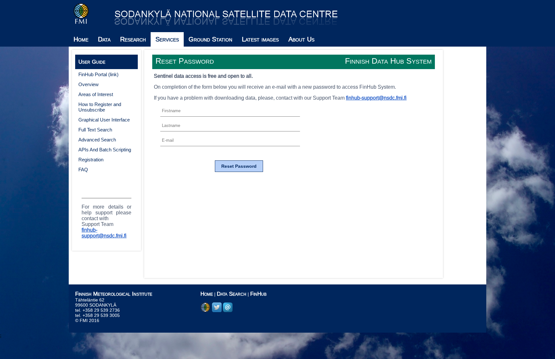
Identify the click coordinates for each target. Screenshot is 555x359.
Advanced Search (97, 139)
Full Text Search (95, 129)
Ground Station (210, 39)
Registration (90, 159)
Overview (88, 84)
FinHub (258, 294)
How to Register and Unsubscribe (99, 107)
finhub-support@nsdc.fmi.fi (104, 232)
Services (167, 39)
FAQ (83, 169)
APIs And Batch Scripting (104, 149)
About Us (301, 39)
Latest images (260, 39)
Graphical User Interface (104, 119)
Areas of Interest (95, 94)
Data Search (231, 294)
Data (104, 39)
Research (133, 39)
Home (81, 39)
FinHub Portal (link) (98, 74)
